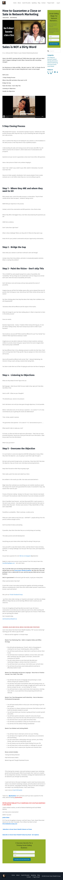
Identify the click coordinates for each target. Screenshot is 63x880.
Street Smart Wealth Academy (22, 570)
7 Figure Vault (50, 3)
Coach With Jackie (17, 790)
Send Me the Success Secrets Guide (21, 859)
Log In (58, 3)
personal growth (51, 64)
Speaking (34, 3)
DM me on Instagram (25, 556)
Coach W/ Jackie (26, 3)
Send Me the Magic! (54, 43)
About (19, 3)
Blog (39, 3)
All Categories (51, 57)
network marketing (13, 17)
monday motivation (52, 61)
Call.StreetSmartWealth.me (9, 619)
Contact (43, 3)
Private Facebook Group (16, 594)
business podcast (6, 17)
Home (14, 3)
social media (50, 66)
